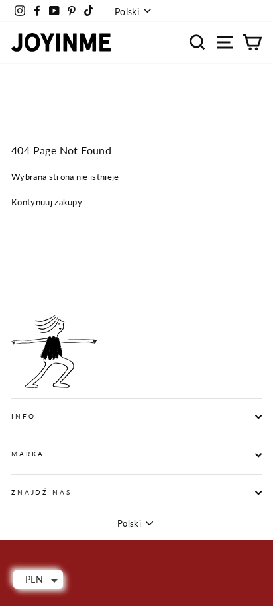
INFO (23, 416)
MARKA (27, 454)
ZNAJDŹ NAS (41, 492)
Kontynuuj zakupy (46, 202)
